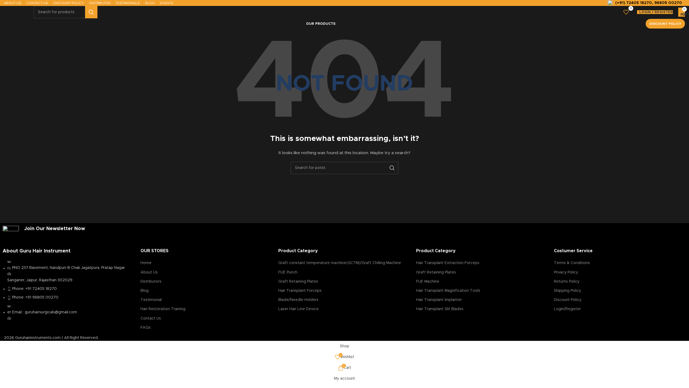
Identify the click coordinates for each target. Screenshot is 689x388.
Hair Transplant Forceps (300, 291)
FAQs (145, 328)
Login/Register (567, 309)
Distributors (150, 281)
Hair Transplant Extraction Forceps (447, 263)
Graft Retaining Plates (298, 281)
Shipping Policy (567, 291)
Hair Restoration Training (162, 309)
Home (146, 263)
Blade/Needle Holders (298, 300)
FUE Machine (427, 281)
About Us (149, 272)
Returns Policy (566, 281)
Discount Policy (665, 23)
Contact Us (150, 318)
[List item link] (69, 293)
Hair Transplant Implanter (439, 300)
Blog (144, 291)
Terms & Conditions (572, 263)
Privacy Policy (566, 272)
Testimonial (151, 300)
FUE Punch (287, 272)
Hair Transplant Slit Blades (439, 309)
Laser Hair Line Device (298, 309)
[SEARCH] (91, 12)
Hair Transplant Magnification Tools (448, 291)
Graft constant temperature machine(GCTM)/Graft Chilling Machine (339, 263)
